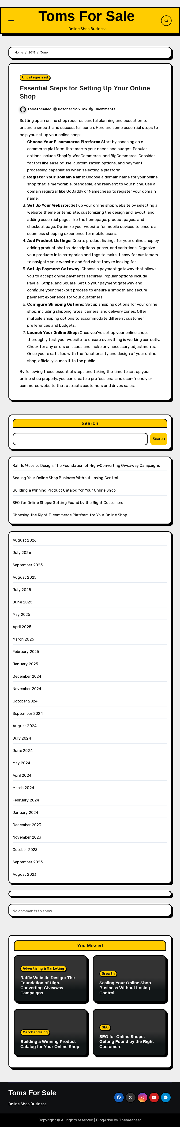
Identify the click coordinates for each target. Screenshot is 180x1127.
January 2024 (25, 812)
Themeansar (130, 1120)
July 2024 (22, 738)
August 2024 (25, 726)
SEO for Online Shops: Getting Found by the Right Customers (68, 502)
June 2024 (23, 750)
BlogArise (104, 1120)
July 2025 (22, 590)
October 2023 (25, 849)
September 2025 (28, 565)
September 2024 (28, 713)
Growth (108, 974)
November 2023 (27, 837)
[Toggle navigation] (11, 20)
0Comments (104, 109)
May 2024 (21, 763)
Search (90, 423)
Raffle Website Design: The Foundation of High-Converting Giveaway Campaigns (86, 465)
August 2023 (24, 874)
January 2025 (25, 664)
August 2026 (25, 540)
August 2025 (24, 577)
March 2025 (23, 639)
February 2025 (26, 651)
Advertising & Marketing (43, 969)
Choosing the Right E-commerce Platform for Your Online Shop (70, 515)
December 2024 (27, 676)
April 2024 (22, 775)
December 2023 (27, 825)
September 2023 (28, 862)
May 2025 (21, 614)
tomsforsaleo (39, 109)
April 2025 (22, 627)
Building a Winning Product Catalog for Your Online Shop (64, 490)
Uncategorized (35, 77)
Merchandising (35, 1032)
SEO (105, 1027)
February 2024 (26, 800)
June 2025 (22, 602)
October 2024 (25, 701)
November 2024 (27, 689)
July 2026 (22, 552)
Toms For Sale (86, 16)
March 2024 (23, 788)
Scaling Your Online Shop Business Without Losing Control (65, 478)
